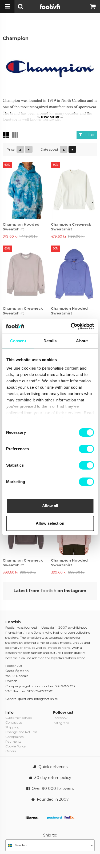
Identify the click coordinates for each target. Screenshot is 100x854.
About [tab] (82, 341)
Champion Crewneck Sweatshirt (71, 226)
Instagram (61, 723)
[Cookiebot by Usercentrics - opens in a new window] (71, 326)
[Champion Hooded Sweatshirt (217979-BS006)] (74, 274)
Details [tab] (50, 341)
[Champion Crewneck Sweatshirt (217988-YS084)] (74, 190)
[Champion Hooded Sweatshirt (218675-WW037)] (26, 190)
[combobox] (50, 845)
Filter (88, 134)
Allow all (50, 505)
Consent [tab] (18, 341)
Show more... (50, 117)
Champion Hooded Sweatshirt (21, 226)
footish (48, 590)
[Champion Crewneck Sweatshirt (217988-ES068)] (26, 274)
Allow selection (50, 523)
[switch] (86, 449)
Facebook (60, 718)
